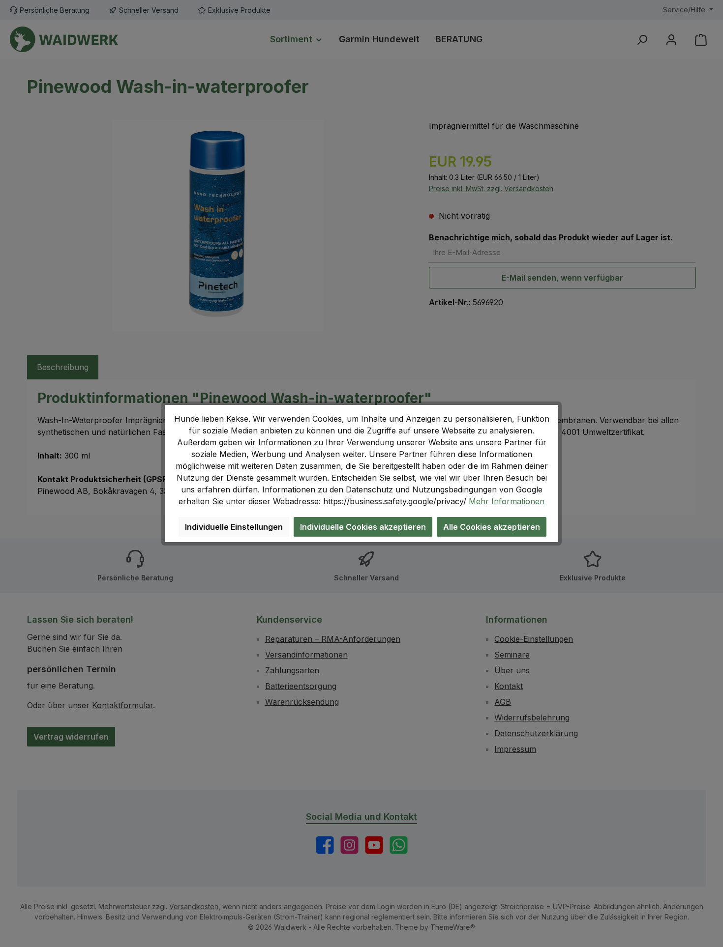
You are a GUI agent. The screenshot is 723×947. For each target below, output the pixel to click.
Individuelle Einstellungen (234, 527)
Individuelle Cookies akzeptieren (363, 527)
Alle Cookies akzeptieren (491, 527)
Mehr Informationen (506, 501)
